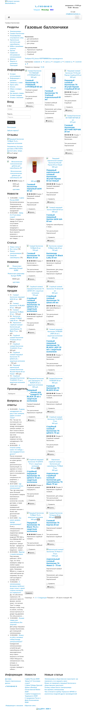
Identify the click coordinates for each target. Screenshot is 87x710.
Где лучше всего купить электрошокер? (16, 486)
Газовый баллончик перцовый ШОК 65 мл (34, 187)
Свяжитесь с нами (16, 82)
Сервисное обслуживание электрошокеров (15, 54)
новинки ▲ (69, 62)
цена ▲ (48, 62)
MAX (51, 10)
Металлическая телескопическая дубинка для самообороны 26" (16, 174)
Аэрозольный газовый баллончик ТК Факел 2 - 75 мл (53, 562)
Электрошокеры (15, 31)
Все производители (56, 58)
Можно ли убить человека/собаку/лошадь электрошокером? (17, 638)
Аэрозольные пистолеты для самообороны (15, 42)
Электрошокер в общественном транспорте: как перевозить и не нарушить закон (61, 680)
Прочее (12, 50)
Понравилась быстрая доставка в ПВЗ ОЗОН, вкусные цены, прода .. (15, 148)
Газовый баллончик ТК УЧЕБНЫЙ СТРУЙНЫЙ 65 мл (33, 83)
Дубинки (13, 59)
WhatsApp (45, 10)
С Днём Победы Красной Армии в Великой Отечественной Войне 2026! (33, 688)
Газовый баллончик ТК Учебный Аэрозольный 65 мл (53, 95)
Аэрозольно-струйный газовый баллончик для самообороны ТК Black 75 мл (54, 478)
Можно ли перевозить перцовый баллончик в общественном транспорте (60, 684)
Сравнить (29, 593)
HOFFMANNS (44, 58)
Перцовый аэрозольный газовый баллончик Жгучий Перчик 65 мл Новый (53, 175)
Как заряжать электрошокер (54, 689)
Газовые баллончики (17, 33)
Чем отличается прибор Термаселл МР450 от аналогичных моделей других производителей (61, 692)
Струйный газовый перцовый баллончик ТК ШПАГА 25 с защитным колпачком (33, 304)
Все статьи (13, 249)
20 (43, 67)
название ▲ (38, 62)
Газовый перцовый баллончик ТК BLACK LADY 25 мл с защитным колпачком (53, 346)
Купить (30, 106)
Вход (12, 122)
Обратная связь (30, 705)
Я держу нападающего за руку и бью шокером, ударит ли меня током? (17, 413)
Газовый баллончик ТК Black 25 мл (33, 255)
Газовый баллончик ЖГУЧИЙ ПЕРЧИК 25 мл (73, 128)
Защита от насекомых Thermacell (14, 63)
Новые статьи (14, 247)
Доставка (8, 679)
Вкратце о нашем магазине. (17, 553)
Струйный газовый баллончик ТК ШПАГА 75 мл (52, 429)
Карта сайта (14, 84)
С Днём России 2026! (17, 199)
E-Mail (9, 106)
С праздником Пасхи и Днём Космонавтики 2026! (33, 700)
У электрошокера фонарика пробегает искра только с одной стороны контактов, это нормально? (17, 587)
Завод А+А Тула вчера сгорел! (16, 215)
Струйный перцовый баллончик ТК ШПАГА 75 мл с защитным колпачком (34, 476)
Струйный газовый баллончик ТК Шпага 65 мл (52, 299)
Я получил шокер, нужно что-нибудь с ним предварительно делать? (17, 449)
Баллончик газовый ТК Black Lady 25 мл (54, 255)
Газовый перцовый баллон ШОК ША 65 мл (54, 217)
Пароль (9, 114)
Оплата (12, 87)
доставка (16, 189)
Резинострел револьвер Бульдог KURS (16, 274)
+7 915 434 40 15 (44, 6)
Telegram (37, 10)
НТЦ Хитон (35, 58)
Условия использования (15, 75)
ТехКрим (28, 58)
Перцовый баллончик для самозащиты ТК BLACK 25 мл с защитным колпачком (34, 395)
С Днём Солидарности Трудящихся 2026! (33, 695)
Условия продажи (16, 95)
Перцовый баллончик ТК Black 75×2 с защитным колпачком (33, 526)
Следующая (42, 597)
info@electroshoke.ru (73, 14)
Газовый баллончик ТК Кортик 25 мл (52, 522)
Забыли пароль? (13, 130)
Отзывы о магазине (16, 97)
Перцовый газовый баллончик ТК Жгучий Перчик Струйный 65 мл (72, 84)
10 (41, 67)
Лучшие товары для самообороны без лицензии (17, 621)
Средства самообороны (15, 256)
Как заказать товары (17, 93)
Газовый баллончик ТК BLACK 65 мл (52, 387)
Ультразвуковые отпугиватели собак (16, 36)
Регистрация (11, 127)
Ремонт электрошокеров (15, 252)
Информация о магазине (15, 79)
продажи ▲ (58, 62)
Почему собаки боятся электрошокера (58, 687)
